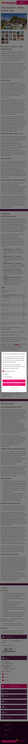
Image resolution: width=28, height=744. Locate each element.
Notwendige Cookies (10, 371)
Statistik (6, 374)
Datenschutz (16, 390)
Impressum (11, 390)
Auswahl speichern (13, 384)
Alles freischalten (14, 381)
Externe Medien (8, 377)
